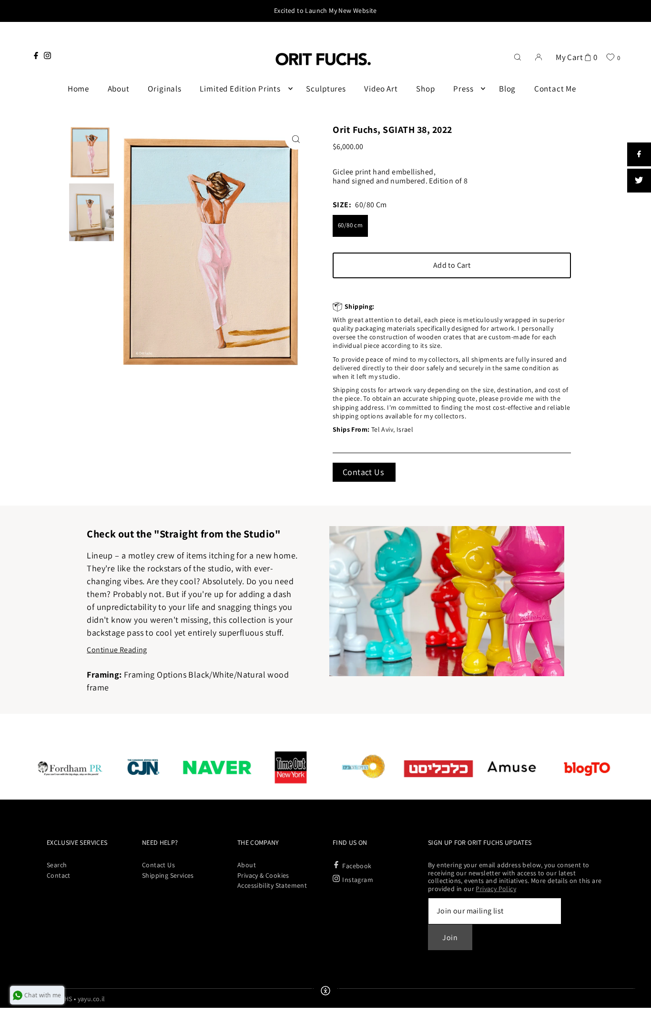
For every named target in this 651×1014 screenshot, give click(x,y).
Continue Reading (117, 650)
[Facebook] (36, 55)
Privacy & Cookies (263, 875)
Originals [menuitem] (165, 88)
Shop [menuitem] (425, 88)
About (246, 865)
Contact (59, 875)
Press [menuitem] (463, 88)
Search (57, 865)
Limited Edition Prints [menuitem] (240, 88)
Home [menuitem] (78, 88)
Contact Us (363, 471)
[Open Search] (517, 56)
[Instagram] (47, 55)
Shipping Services (168, 875)
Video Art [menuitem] (381, 88)
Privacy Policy (496, 888)
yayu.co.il (91, 998)
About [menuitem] (119, 88)
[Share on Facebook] (639, 154)
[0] (610, 57)
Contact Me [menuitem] (555, 88)
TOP (634, 1001)
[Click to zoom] (295, 139)
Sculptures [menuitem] (326, 88)
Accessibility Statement (272, 885)
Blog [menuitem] (507, 88)
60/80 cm (350, 225)
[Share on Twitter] (639, 181)
